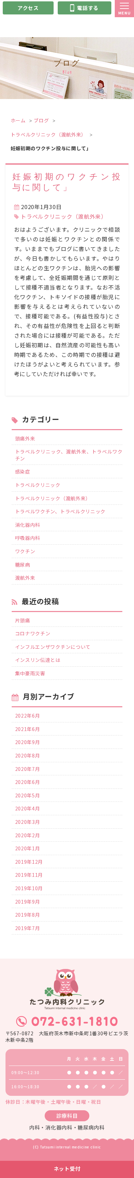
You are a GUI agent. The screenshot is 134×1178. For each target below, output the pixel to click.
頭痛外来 (25, 438)
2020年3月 (27, 822)
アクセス (28, 7)
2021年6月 (27, 729)
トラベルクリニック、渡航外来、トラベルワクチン (69, 455)
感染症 (22, 471)
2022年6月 (27, 715)
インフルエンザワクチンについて (53, 647)
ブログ (41, 120)
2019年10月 (29, 888)
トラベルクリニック (37, 485)
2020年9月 (27, 742)
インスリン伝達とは (37, 660)
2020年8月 (27, 755)
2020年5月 (27, 795)
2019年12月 (29, 862)
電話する (88, 7)
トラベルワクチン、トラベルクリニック (60, 511)
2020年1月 (27, 848)
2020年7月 (27, 769)
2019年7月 (27, 928)
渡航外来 (25, 578)
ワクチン (25, 551)
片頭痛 (22, 620)
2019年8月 (27, 915)
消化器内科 (28, 525)
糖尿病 (22, 564)
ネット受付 (67, 1168)
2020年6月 (27, 782)
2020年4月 (27, 808)
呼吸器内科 (28, 538)
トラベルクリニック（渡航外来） (49, 134)
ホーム (18, 120)
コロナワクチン (33, 633)
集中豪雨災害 (30, 673)
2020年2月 (27, 835)
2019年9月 (27, 901)
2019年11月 (29, 875)
